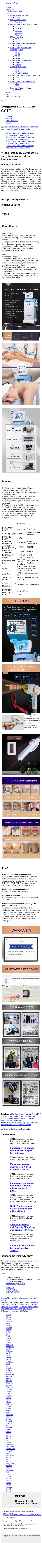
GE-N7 (17, 41)
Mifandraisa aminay (13, 96)
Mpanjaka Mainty (21, 73)
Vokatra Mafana (7, 1298)
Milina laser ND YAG (18, 67)
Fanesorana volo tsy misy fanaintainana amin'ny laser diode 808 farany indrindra (20, 1124)
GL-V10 (18, 45)
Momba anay (10, 9)
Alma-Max (19, 35)
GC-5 (17, 84)
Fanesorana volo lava (18, 20)
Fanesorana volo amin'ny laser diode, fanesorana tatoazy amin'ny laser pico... (22, 1187)
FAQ (7, 94)
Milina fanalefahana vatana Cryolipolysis (25, 75)
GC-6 (17, 86)
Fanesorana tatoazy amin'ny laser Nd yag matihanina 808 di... (20, 1167)
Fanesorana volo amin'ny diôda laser (18, 1309)
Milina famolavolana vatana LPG (22, 43)
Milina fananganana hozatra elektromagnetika (20, 49)
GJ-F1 (17, 77)
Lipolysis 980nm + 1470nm (20, 88)
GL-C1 (17, 52)
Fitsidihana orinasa (17, 11)
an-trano (9, 7)
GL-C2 (17, 54)
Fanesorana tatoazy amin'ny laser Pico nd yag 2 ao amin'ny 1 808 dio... (22, 1227)
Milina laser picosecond (19, 15)
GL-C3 (17, 56)
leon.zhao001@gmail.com (15, 1284)
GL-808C (18, 33)
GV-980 (18, 90)
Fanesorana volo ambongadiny (12, 1302)
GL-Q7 (17, 71)
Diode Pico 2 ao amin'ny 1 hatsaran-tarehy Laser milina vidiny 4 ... (22, 1209)
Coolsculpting (14, 1307)
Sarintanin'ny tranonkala (23, 1298)
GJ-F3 (17, 79)
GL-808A (18, 28)
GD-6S (17, 62)
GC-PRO (18, 58)
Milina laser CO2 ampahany (20, 60)
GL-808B (18, 31)
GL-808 (18, 26)
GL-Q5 (17, 69)
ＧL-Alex (18, 22)
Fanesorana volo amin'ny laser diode (23, 24)
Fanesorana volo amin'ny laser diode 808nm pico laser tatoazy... (22, 1150)
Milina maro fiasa (16, 37)
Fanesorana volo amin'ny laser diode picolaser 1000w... (22, 1248)
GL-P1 (17, 18)
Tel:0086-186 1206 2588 (15, 1277)
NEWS (8, 92)
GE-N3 (17, 39)
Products (9, 13)
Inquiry (3, 1273)
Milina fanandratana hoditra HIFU (22, 82)
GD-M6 (18, 65)
